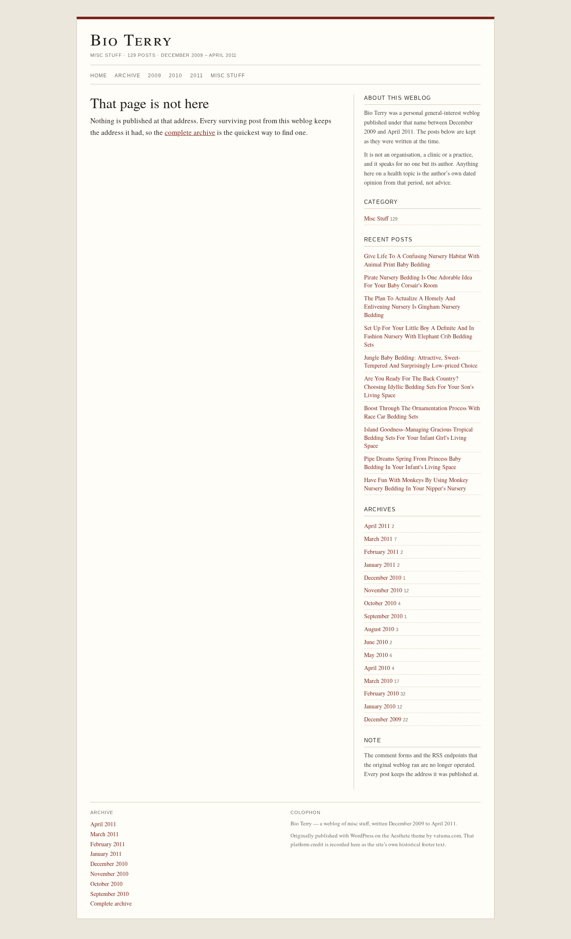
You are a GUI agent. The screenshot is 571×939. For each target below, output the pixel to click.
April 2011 (377, 526)
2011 (196, 76)
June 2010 (376, 642)
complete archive (190, 132)
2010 (175, 76)
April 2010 (377, 668)
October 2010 (380, 603)
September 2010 (383, 616)
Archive (127, 76)
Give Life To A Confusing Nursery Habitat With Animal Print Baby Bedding (421, 260)
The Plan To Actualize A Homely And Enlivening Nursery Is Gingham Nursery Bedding (412, 306)
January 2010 (379, 706)
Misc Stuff (228, 76)
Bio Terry (131, 39)
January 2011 (379, 564)
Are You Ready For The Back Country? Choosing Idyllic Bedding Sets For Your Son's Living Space (419, 386)
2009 (154, 76)
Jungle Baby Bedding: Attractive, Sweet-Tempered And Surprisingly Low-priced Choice (420, 361)
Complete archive (111, 903)
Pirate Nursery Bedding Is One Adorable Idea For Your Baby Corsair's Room (418, 281)
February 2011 (381, 552)
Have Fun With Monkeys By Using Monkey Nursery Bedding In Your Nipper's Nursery (416, 484)
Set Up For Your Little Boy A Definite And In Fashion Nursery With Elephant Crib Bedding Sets (419, 336)
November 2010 (383, 590)
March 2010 (378, 681)
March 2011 (378, 539)
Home (98, 76)
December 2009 (382, 719)
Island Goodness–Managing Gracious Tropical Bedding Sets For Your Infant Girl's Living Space (418, 437)
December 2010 (382, 577)
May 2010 (376, 655)
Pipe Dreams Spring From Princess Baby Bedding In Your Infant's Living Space (412, 462)
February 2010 (381, 693)
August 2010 (379, 629)
